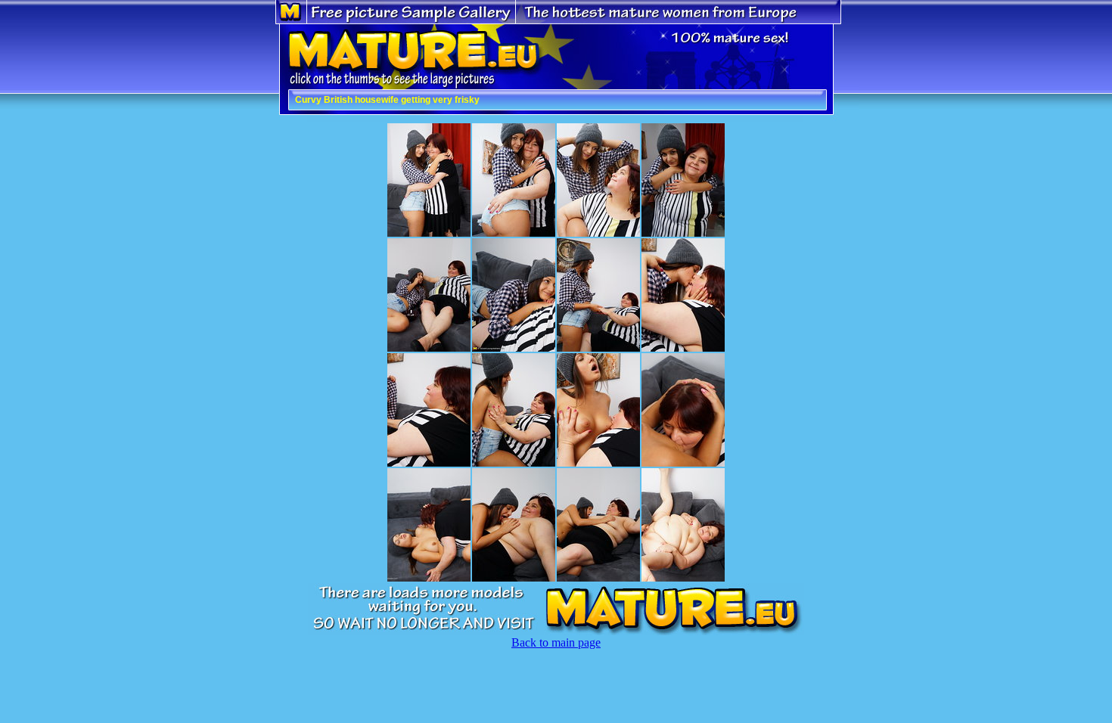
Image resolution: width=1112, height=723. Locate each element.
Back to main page (556, 642)
